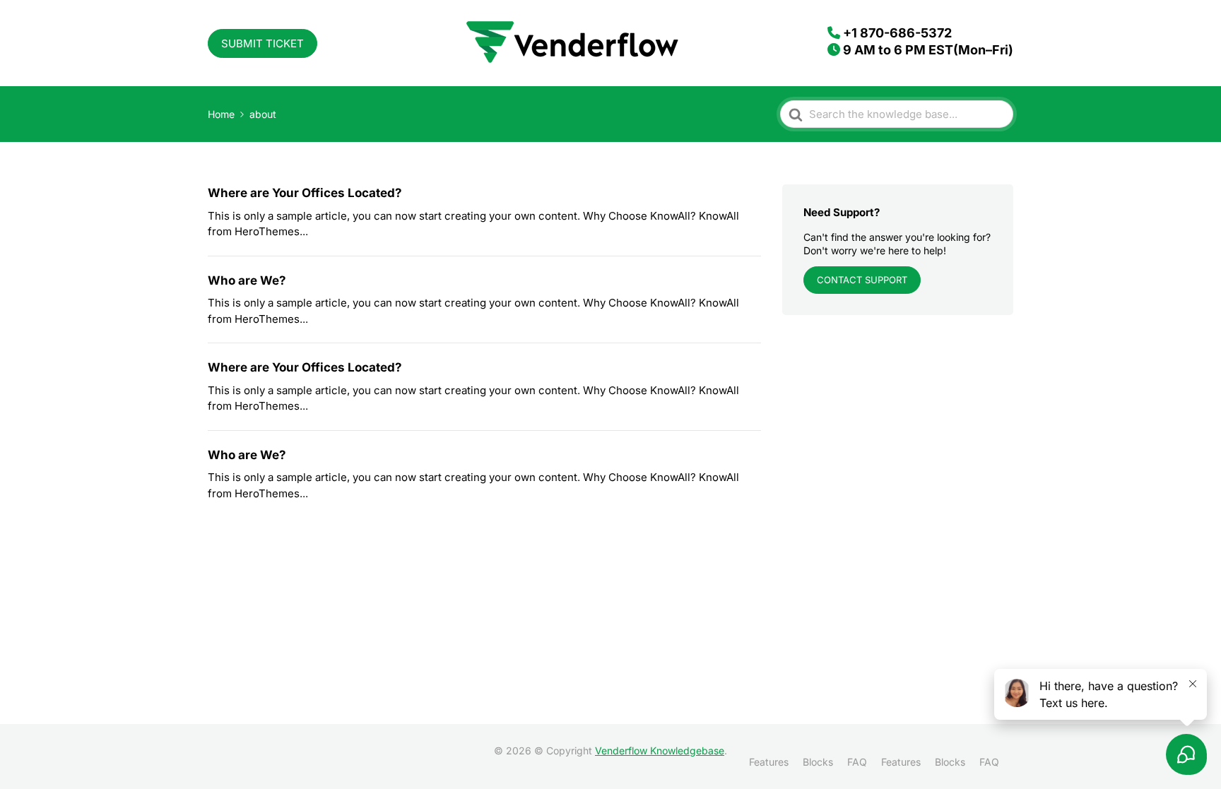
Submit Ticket (262, 43)
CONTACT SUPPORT (862, 279)
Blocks (818, 762)
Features (769, 762)
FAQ (857, 762)
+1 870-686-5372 (897, 32)
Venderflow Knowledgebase (659, 750)
